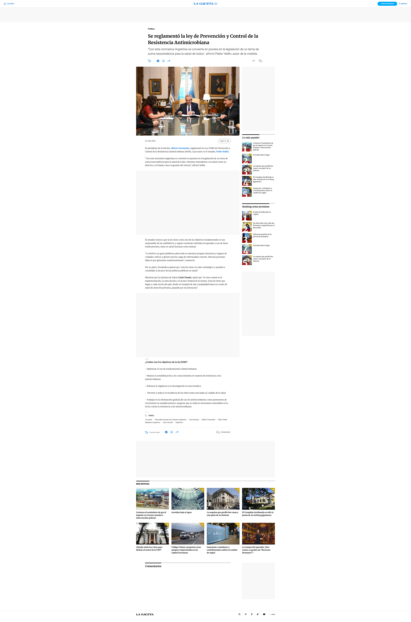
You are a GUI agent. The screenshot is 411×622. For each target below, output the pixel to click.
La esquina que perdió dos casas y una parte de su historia (263, 168)
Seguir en (223, 141)
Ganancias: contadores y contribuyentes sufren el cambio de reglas (262, 190)
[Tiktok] (258, 614)
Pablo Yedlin (222, 420)
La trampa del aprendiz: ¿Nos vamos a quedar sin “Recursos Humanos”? (256, 550)
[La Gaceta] (205, 3)
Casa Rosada (194, 420)
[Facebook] (251, 614)
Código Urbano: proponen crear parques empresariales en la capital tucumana (186, 550)
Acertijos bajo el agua (261, 155)
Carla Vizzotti (168, 422)
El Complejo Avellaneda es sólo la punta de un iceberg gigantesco (263, 179)
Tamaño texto (154, 432)
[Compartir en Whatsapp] (163, 61)
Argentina (179, 422)
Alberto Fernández (208, 420)
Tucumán (148, 420)
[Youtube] (264, 614)
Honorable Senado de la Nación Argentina (170, 420)
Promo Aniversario (387, 3)
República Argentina (152, 422)
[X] (246, 614)
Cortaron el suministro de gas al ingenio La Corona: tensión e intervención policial (151, 515)
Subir (273, 614)
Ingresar (404, 3)
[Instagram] (239, 614)
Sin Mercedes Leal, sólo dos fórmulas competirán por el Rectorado (264, 225)
